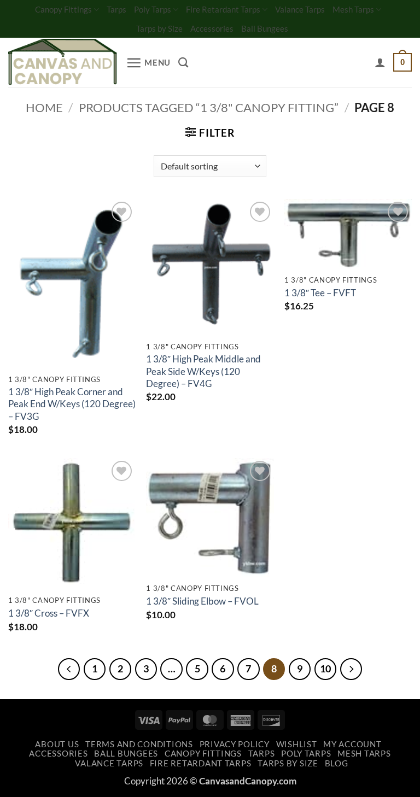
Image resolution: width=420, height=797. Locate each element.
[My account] (380, 62)
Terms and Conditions (139, 744)
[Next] (351, 669)
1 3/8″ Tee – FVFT (320, 292)
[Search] (183, 62)
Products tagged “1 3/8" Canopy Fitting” (209, 107)
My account (352, 744)
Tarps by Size (159, 28)
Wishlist (296, 744)
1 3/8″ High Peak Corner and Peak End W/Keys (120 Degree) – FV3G (72, 404)
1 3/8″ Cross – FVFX (48, 613)
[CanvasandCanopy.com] (63, 62)
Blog (336, 763)
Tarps (116, 9)
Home (44, 107)
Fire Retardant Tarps (223, 9)
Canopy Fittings (63, 9)
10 (325, 669)
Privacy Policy (235, 744)
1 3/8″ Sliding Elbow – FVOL (202, 601)
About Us (57, 744)
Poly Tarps (152, 9)
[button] (148, 63)
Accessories (212, 28)
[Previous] (69, 669)
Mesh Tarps (353, 9)
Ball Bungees (264, 28)
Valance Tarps (300, 9)
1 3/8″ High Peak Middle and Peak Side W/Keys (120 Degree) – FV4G (203, 371)
